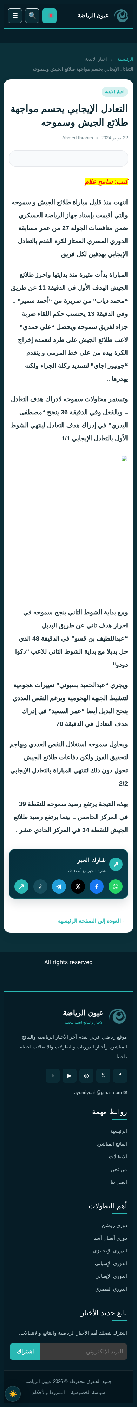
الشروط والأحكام (48, 1392)
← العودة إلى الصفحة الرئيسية (93, 921)
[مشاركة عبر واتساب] (116, 886)
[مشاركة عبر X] (78, 886)
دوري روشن (114, 1225)
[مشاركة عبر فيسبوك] (97, 886)
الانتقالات (118, 1156)
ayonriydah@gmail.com (98, 1092)
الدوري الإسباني (111, 1263)
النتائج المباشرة (111, 1144)
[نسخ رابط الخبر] (40, 886)
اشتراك (25, 1351)
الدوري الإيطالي (111, 1276)
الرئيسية (125, 59)
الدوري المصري (111, 1289)
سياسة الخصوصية (88, 1392)
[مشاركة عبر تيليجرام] (59, 886)
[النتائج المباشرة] (49, 15)
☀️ (13, 1393)
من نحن (119, 1169)
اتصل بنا (119, 1182)
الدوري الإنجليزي (110, 1250)
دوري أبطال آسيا (110, 1238)
